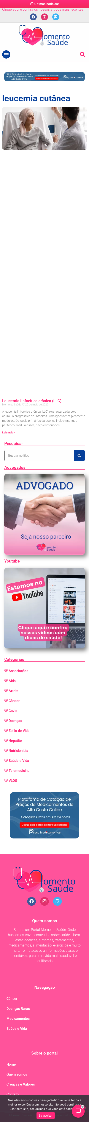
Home (11, 1064)
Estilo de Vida (19, 731)
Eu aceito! (46, 1115)
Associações (18, 671)
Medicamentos (18, 1019)
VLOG (13, 781)
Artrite (14, 691)
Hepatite (15, 741)
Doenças (15, 721)
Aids (12, 681)
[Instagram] (44, 16)
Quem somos (16, 1074)
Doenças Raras (18, 1009)
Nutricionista (18, 751)
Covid (13, 711)
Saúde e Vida (19, 761)
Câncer (14, 701)
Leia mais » (8, 432)
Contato (12, 1094)
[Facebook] (33, 16)
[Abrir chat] (78, 1111)
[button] (6, 54)
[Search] (79, 455)
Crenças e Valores (20, 1084)
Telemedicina (19, 771)
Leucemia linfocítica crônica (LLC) (31, 401)
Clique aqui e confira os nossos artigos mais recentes (42, 9)
